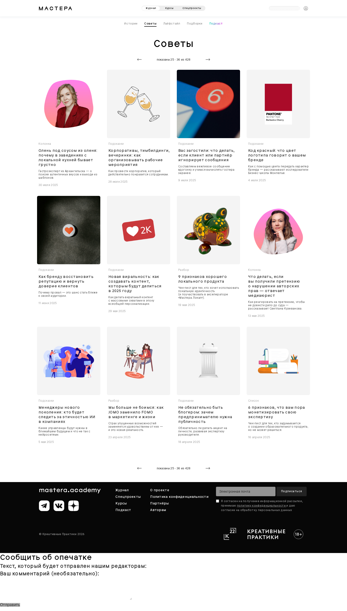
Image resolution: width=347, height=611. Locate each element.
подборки (194, 23)
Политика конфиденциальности (179, 495)
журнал (151, 6)
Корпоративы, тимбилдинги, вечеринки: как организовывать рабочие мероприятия (139, 156)
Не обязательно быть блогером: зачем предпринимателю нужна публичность (205, 413)
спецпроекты (191, 6)
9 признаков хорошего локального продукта (202, 278)
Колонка (44, 143)
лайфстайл (172, 23)
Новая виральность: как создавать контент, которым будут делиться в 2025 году (135, 282)
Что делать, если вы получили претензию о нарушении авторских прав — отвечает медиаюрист (274, 285)
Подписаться (291, 490)
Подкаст (215, 23)
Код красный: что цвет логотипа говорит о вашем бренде (277, 154)
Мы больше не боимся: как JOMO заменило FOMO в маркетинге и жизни (136, 411)
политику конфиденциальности (261, 504)
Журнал (122, 489)
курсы (169, 6)
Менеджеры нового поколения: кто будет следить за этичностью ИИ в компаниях (66, 413)
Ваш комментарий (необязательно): (49, 573)
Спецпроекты (128, 495)
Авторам (158, 509)
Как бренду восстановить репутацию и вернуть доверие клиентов (65, 280)
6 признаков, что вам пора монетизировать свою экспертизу (276, 411)
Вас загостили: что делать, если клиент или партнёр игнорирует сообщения (206, 154)
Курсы (121, 502)
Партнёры (159, 502)
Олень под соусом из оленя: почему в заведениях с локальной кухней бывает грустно (67, 156)
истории (132, 23)
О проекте (159, 489)
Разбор (183, 269)
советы (151, 23)
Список (253, 400)
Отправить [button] (10, 604)
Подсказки (116, 143)
